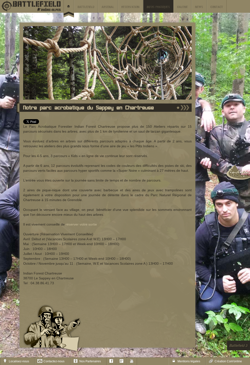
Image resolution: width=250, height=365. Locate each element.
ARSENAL (108, 7)
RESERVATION (130, 7)
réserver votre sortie (81, 224)
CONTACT (216, 7)
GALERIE (182, 7)
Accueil (68, 8)
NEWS (199, 7)
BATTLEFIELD (86, 7)
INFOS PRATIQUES (158, 7)
